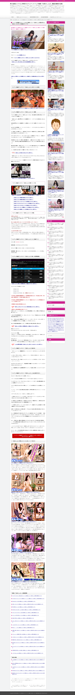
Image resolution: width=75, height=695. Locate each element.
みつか (58, 320)
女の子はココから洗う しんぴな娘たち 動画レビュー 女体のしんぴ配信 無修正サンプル (26, 609)
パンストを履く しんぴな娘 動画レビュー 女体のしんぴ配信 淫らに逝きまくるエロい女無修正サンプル (56, 275)
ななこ (62, 319)
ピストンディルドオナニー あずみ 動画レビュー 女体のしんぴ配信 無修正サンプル (25, 612)
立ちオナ (57, 328)
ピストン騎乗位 (35, 678)
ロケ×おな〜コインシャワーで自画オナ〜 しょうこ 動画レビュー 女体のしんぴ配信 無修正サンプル (28, 598)
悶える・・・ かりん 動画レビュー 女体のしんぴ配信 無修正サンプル (23, 627)
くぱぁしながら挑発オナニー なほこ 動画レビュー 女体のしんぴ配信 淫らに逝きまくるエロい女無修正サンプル (19, 686)
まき (52, 320)
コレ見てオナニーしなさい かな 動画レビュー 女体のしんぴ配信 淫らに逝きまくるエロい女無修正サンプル (56, 232)
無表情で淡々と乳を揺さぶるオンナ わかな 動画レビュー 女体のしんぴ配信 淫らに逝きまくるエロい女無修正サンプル (56, 286)
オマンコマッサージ (21, 678)
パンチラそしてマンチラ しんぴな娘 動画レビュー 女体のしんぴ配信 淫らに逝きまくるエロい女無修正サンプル (56, 259)
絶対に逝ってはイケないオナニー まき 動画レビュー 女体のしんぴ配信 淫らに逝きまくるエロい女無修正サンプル (56, 240)
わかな (42, 678)
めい (59, 320)
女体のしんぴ (56, 325)
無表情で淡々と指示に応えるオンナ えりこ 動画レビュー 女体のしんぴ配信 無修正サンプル (27, 639)
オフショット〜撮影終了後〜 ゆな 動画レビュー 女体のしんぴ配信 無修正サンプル (25, 634)
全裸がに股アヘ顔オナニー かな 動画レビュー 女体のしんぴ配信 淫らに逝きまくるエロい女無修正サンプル (56, 271)
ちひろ (60, 319)
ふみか (50, 320)
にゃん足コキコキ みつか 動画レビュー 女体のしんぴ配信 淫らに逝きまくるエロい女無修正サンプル (56, 282)
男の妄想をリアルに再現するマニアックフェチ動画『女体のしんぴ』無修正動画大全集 (36, 3)
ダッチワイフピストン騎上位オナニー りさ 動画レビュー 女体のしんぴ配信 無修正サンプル (27, 595)
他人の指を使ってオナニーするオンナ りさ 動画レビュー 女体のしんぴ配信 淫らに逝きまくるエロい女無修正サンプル (56, 290)
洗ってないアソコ (22, 680)
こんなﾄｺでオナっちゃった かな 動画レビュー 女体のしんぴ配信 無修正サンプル (25, 624)
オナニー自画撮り (14, 678)
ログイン (50, 341)
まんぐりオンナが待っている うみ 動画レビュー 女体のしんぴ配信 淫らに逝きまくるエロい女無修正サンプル (56, 263)
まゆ (53, 320)
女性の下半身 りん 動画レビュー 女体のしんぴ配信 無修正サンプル (23, 618)
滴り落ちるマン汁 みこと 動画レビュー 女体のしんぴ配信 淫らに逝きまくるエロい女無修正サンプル (28, 670)
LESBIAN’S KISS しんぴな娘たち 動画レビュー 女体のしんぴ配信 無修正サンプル (25, 650)
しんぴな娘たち (53, 319)
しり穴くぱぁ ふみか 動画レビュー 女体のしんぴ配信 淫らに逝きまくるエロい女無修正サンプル (27, 653)
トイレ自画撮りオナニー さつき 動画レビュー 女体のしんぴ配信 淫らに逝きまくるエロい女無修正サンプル (56, 297)
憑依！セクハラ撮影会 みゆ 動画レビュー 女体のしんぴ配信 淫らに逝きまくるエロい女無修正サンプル (56, 278)
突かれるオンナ (53, 328)
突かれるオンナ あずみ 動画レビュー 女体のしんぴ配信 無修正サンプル (23, 601)
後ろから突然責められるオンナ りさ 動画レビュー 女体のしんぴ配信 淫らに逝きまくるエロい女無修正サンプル (56, 228)
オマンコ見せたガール (57, 323)
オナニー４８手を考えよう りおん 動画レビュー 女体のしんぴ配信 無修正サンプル (25, 615)
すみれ (58, 319)
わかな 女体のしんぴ (19, 681)
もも (61, 320)
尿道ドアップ (17, 680)
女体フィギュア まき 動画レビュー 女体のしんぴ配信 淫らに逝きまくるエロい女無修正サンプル (27, 604)
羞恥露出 (26, 680)
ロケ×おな (39, 678)
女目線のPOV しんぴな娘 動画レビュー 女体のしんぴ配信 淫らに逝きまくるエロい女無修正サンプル (56, 243)
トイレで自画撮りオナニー (28, 678)
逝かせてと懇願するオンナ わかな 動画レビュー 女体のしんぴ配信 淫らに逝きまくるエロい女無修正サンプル (56, 247)
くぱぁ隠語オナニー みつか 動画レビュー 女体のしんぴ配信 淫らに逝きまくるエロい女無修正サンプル (56, 224)
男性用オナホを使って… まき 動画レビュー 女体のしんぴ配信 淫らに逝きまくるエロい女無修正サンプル (56, 255)
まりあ (55, 320)
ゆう (62, 320)
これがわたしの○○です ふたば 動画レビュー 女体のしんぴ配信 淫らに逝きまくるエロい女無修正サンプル (56, 267)
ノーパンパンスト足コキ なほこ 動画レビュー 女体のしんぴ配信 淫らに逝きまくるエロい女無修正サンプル (56, 251)
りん (49, 321)
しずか (50, 319)
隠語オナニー (31, 680)
